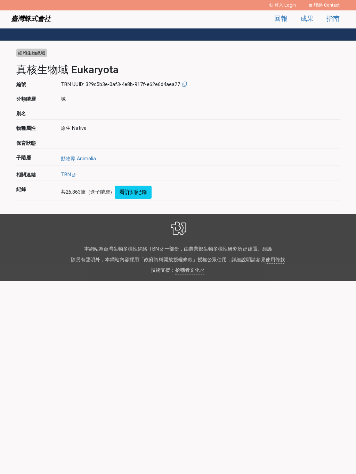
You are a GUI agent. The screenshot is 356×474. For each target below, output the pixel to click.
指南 (333, 19)
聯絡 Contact (327, 5)
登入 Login (285, 5)
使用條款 (275, 260)
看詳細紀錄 (133, 192)
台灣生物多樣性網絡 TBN (131, 249)
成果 (307, 19)
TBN (66, 175)
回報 (281, 19)
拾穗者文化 (187, 270)
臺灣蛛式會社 (31, 19)
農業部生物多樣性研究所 (215, 249)
